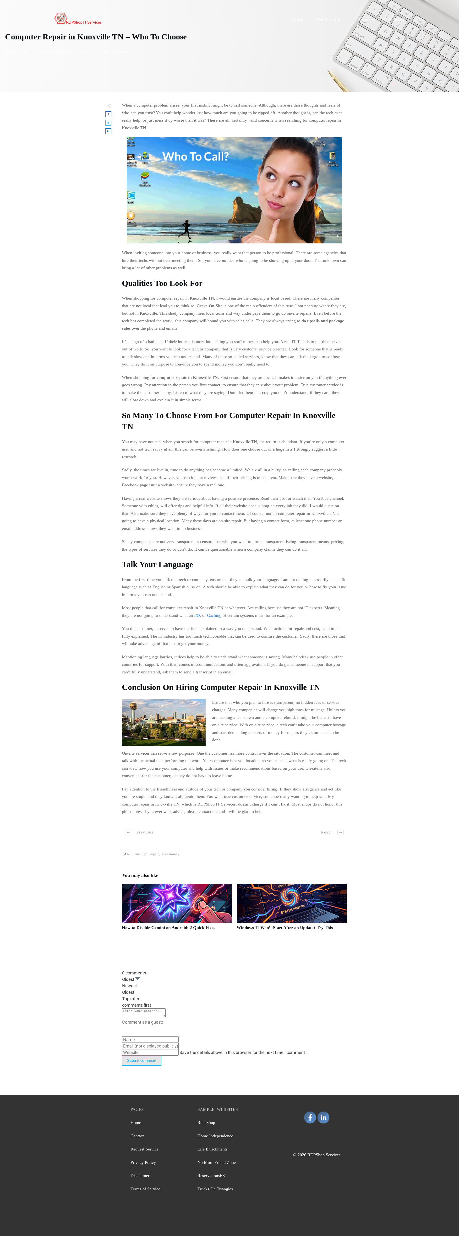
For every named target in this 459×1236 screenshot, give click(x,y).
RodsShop (206, 1122)
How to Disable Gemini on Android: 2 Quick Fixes (177, 909)
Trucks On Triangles (215, 1189)
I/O (197, 615)
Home (136, 1122)
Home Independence (215, 1136)
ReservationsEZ (211, 1175)
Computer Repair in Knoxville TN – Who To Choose (96, 36)
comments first (136, 1005)
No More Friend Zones (217, 1162)
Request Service (144, 1149)
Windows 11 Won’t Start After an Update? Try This (292, 909)
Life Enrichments (212, 1149)
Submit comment (141, 1060)
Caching (214, 615)
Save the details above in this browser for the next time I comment (243, 1052)
